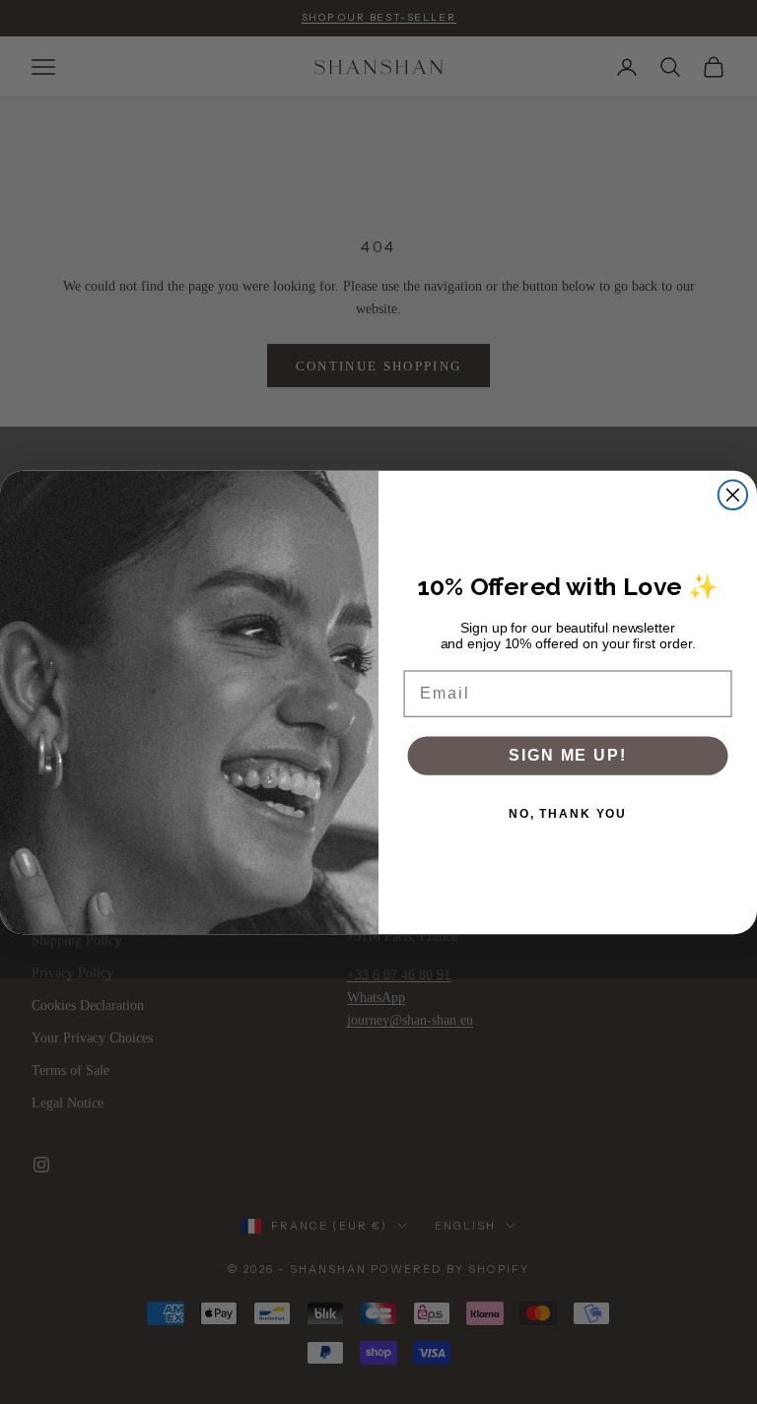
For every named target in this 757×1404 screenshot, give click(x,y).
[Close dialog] (733, 494)
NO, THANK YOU (568, 814)
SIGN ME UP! (567, 755)
